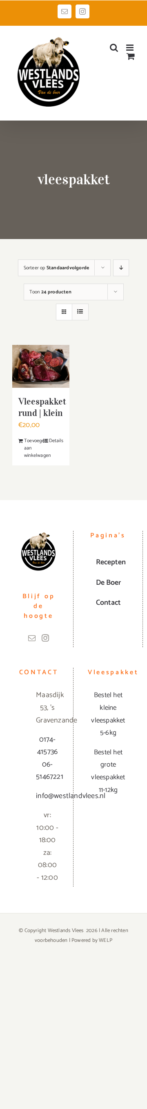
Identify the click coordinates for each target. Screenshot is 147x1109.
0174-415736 (47, 745)
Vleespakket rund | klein (42, 407)
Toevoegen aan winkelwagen (32, 448)
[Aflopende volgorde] (121, 267)
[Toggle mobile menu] (130, 47)
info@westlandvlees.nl (47, 796)
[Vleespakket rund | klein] (40, 366)
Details (56, 441)
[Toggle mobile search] (114, 47)
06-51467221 (47, 770)
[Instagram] (45, 638)
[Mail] (32, 638)
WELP (105, 940)
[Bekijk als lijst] (80, 312)
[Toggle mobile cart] (131, 56)
